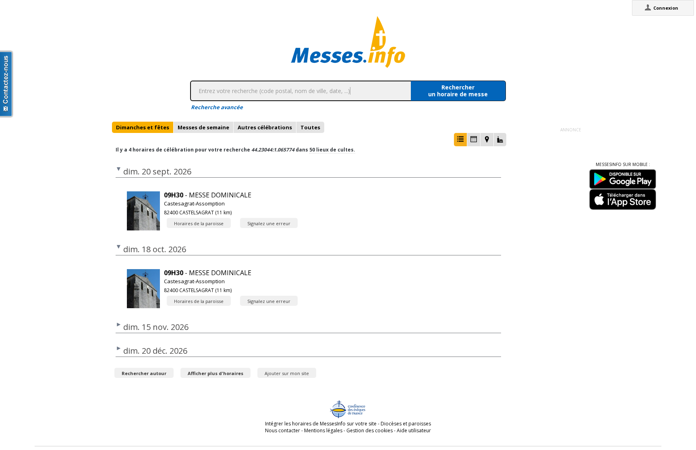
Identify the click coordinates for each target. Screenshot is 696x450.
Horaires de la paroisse (199, 223)
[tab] (142, 127)
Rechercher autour (144, 373)
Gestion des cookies (369, 430)
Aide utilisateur (414, 430)
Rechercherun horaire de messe (458, 90)
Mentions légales (323, 430)
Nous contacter (282, 430)
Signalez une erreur (268, 223)
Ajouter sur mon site (287, 373)
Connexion (665, 8)
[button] (460, 139)
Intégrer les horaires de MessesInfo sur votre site (321, 423)
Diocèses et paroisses (406, 423)
